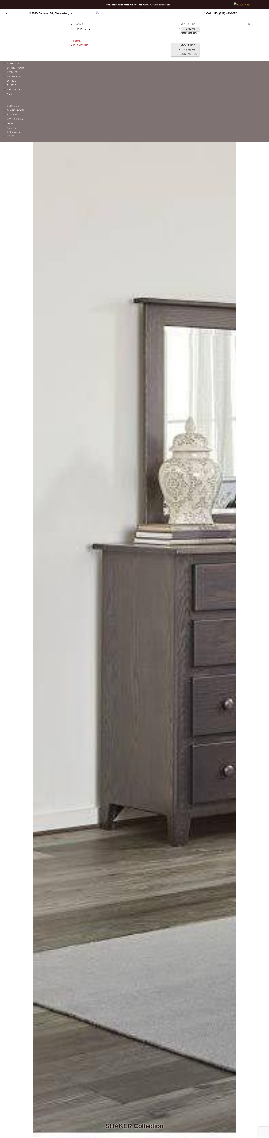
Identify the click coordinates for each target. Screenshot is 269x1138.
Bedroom (13, 63)
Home (79, 24)
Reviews (190, 28)
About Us (186, 24)
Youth (11, 94)
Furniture (83, 28)
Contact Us (188, 33)
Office (11, 81)
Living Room (15, 76)
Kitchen (12, 72)
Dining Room (15, 68)
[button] (79, 37)
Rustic (11, 85)
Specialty (13, 89)
